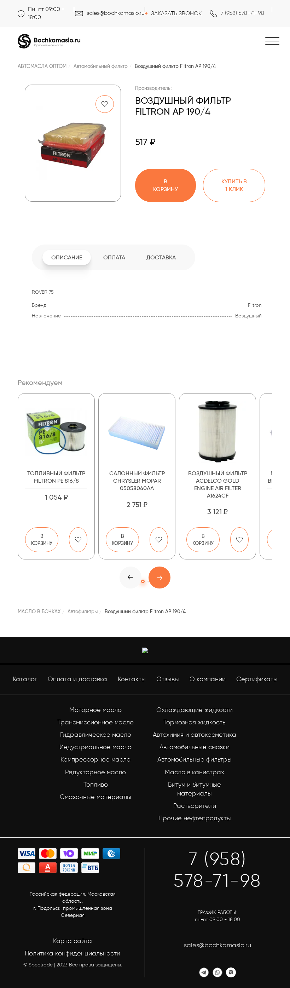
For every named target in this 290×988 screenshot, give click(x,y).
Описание (66, 257)
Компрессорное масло (95, 759)
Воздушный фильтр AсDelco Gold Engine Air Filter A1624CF (217, 484)
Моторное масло (95, 710)
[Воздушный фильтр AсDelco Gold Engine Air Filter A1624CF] (217, 432)
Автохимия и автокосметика (194, 735)
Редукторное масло (95, 772)
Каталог (25, 679)
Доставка (161, 257)
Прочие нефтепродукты (194, 818)
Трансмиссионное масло (95, 722)
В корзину (41, 539)
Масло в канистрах (194, 772)
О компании (208, 679)
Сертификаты (257, 679)
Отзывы (167, 679)
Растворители (194, 806)
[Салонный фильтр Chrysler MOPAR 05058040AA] (137, 432)
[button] (159, 577)
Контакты (132, 679)
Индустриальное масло (95, 747)
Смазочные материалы (95, 797)
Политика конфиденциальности (72, 953)
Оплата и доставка (77, 679)
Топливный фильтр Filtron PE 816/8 (56, 477)
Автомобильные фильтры (194, 759)
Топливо (95, 784)
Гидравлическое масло (95, 735)
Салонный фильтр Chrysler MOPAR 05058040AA (137, 481)
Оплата (114, 257)
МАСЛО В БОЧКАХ (39, 611)
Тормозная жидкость (194, 722)
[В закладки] (104, 104)
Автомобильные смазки (195, 747)
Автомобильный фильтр (101, 66)
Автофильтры (83, 611)
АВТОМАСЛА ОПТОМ (42, 66)
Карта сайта (72, 941)
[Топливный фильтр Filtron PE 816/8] (56, 432)
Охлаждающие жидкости (194, 710)
